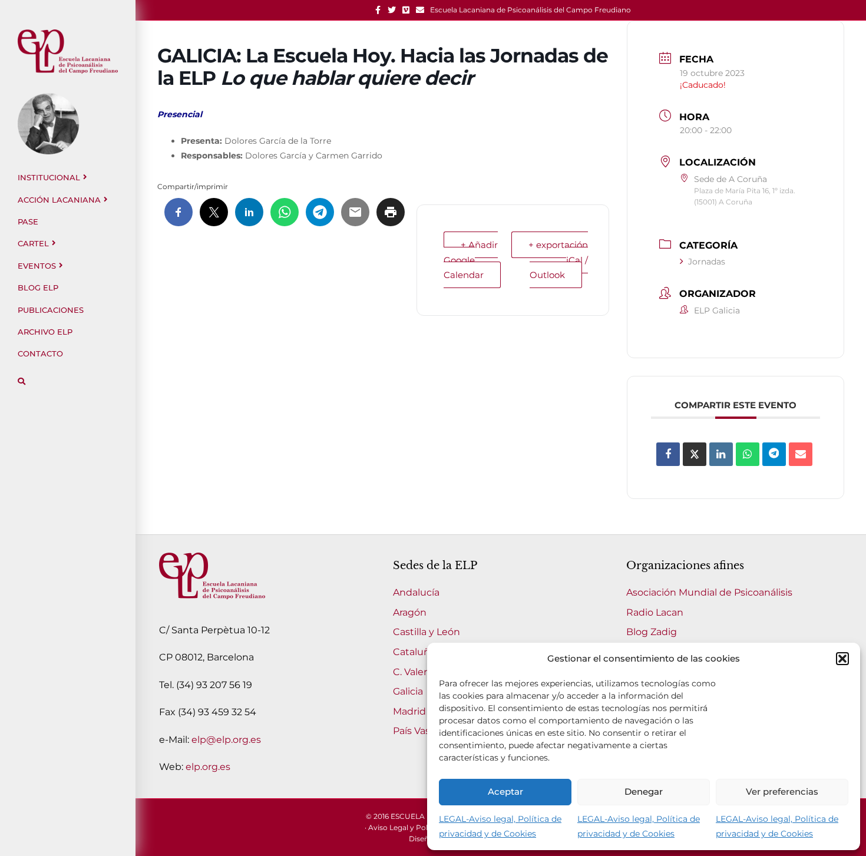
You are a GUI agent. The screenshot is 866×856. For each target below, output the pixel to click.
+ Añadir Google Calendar (471, 259)
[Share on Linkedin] (721, 454)
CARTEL (33, 243)
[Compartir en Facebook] (668, 454)
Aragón (410, 612)
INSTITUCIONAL (49, 177)
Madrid (409, 711)
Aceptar (505, 791)
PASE (28, 221)
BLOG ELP (38, 287)
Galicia (408, 691)
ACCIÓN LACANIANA (59, 199)
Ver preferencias (782, 791)
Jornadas (706, 261)
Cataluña (414, 651)
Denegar (643, 791)
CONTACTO (40, 353)
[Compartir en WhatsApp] (747, 454)
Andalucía (416, 592)
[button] (842, 659)
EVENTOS (37, 265)
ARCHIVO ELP (45, 331)
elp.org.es (208, 766)
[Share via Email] (800, 454)
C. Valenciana (424, 671)
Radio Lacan (654, 612)
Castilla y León (426, 631)
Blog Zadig (651, 631)
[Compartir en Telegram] (774, 454)
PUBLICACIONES (51, 310)
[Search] (21, 381)
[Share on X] (694, 454)
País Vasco (417, 730)
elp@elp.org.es (226, 739)
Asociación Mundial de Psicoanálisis (709, 592)
